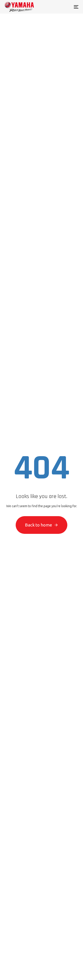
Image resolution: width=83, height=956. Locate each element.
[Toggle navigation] (66, 7)
